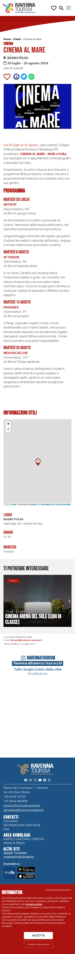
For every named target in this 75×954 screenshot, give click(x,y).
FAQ (6, 829)
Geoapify (33, 504)
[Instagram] (30, 780)
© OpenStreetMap (62, 504)
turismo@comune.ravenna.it (26, 640)
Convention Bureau (18, 857)
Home (7, 39)
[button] (61, 8)
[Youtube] (40, 780)
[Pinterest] (44, 780)
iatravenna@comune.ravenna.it (23, 810)
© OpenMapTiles (46, 504)
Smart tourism (15, 853)
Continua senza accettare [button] (58, 889)
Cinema (8, 43)
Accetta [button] (38, 935)
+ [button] (8, 424)
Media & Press (14, 843)
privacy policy (34, 904)
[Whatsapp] (49, 780)
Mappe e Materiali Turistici (23, 839)
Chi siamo (10, 821)
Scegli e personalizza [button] (38, 944)
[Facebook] (25, 780)
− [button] (8, 429)
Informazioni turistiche (21, 825)
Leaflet (13, 504)
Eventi (17, 39)
